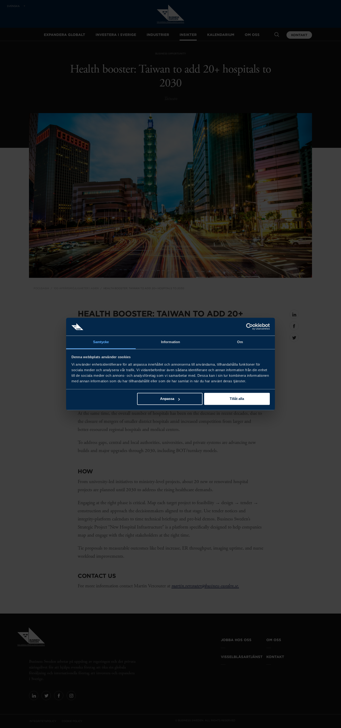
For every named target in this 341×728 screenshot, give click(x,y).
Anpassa (167, 399)
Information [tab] (170, 342)
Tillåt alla (237, 399)
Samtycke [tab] (101, 342)
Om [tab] (240, 342)
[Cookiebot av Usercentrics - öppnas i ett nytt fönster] (249, 326)
